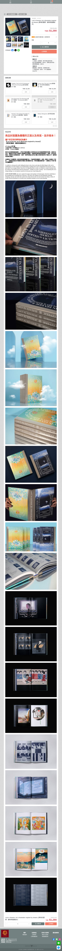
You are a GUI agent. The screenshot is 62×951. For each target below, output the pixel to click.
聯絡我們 (25, 934)
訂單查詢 (34, 934)
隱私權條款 (56, 932)
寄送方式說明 (45, 934)
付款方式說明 (45, 932)
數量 (33, 40)
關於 (25, 932)
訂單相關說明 (34, 936)
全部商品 (34, 932)
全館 (33, 37)
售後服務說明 (45, 936)
